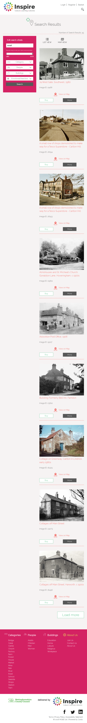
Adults (30, 640)
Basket (81, 5)
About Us (71, 646)
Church (11, 649)
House (11, 660)
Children (31, 643)
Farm (10, 654)
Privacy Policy (59, 717)
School (11, 676)
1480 (7, 56)
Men (30, 646)
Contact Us (72, 643)
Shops (11, 682)
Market (11, 662)
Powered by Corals (76, 719)
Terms (51, 717)
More (69, 100)
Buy (46, 100)
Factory (11, 651)
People (20, 67)
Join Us (70, 640)
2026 (32, 56)
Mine (10, 665)
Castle (11, 646)
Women (31, 649)
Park (10, 668)
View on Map (64, 94)
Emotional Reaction (19, 78)
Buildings (19, 73)
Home (50, 643)
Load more (70, 615)
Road (10, 674)
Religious (51, 649)
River (10, 671)
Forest (11, 657)
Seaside (11, 679)
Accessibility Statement (74, 717)
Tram (10, 688)
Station (11, 685)
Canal (10, 643)
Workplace (52, 651)
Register (71, 5)
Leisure (50, 646)
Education (51, 640)
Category (20, 62)
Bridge (11, 640)
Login (63, 5)
